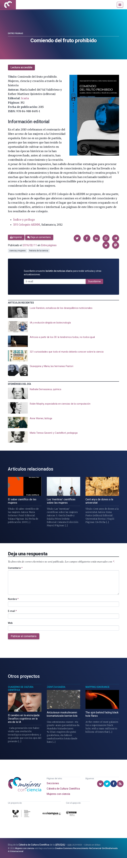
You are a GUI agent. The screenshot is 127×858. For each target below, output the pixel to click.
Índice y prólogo (24, 219)
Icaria (25, 98)
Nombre (13, 599)
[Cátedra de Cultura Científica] (22, 814)
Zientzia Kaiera (56, 687)
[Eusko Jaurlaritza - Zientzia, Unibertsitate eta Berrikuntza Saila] (71, 814)
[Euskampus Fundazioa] (51, 814)
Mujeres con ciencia (58, 794)
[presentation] (63, 312)
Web (10, 623)
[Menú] (120, 4)
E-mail (12, 611)
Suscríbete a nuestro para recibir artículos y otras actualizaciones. (62, 273)
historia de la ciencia (38, 250)
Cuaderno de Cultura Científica (20, 688)
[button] (77, 238)
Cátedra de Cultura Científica (63, 788)
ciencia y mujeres (17, 250)
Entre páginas (15, 33)
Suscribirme (94, 281)
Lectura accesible (21, 67)
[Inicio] (8, 4)
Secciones (53, 783)
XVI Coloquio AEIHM (26, 224)
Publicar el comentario (24, 636)
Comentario (15, 568)
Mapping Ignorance (97, 687)
